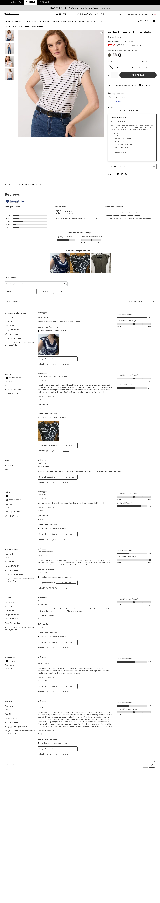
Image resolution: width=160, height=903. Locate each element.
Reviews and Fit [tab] (10, 184)
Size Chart (145, 61)
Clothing (17, 27)
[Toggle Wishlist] (101, 33)
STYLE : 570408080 (118, 121)
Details (139, 45)
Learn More (43, 8)
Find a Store (117, 101)
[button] (154, 21)
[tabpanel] (80, 478)
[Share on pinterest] (126, 174)
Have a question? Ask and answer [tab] (30, 184)
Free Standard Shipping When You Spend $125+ (136, 8)
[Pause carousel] (157, 8)
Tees (27, 27)
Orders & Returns (134, 14)
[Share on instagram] (122, 174)
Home (7, 27)
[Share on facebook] (118, 174)
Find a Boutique (147, 14)
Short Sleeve (38, 27)
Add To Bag (138, 75)
